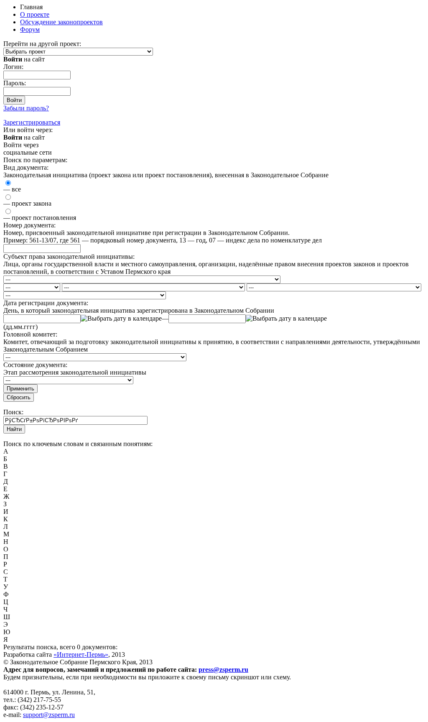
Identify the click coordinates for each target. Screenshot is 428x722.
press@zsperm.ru (223, 669)
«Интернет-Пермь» (81, 654)
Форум (30, 29)
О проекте (34, 14)
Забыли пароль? (26, 108)
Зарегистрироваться (31, 122)
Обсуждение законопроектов (61, 22)
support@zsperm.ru (49, 714)
